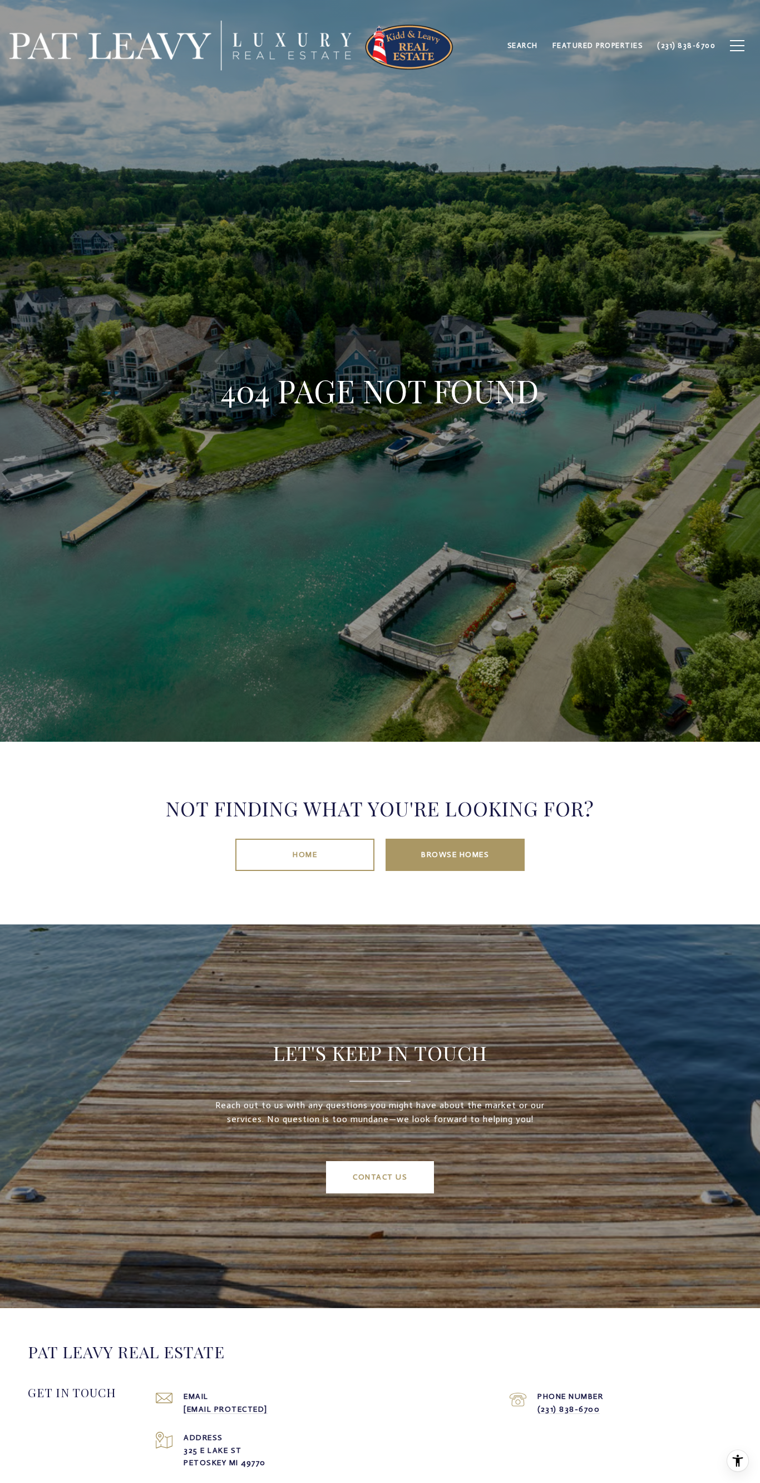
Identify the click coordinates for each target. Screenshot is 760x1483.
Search (522, 45)
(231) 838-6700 (568, 1409)
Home (305, 854)
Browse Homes (455, 854)
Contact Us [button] (380, 1177)
